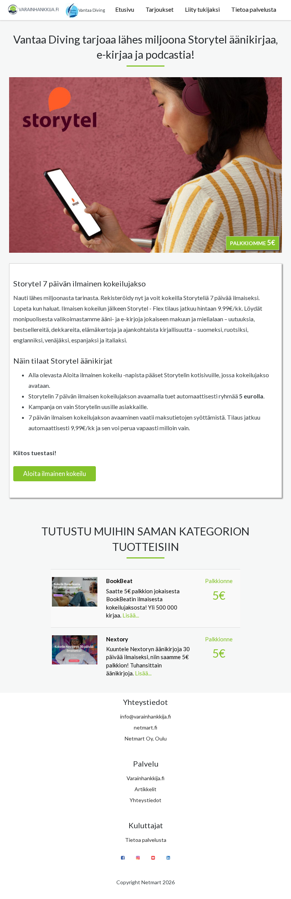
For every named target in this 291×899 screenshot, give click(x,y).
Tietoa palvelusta (253, 9)
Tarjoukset (160, 9)
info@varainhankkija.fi (145, 716)
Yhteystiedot (145, 800)
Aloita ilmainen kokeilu (54, 473)
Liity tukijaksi (202, 9)
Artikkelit (145, 789)
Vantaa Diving (91, 10)
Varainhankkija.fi (145, 778)
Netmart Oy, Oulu (146, 738)
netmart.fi (145, 727)
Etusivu (124, 9)
